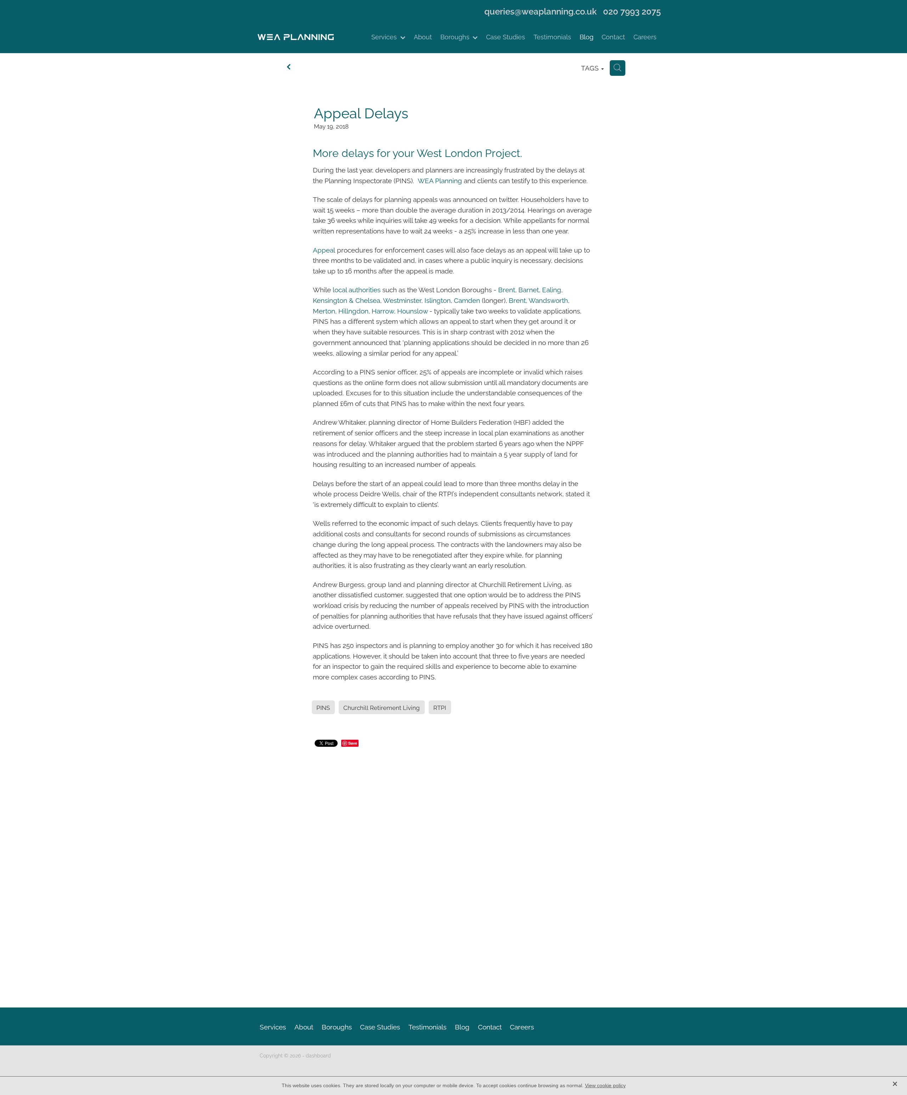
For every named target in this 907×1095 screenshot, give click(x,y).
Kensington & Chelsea (346, 299)
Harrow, (383, 310)
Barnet (528, 289)
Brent (506, 289)
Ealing (551, 289)
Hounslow (412, 310)
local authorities (357, 289)
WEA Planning (440, 180)
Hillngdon (353, 310)
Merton (324, 310)
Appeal (324, 249)
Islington (437, 299)
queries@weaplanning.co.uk (540, 11)
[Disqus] (453, 858)
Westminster (402, 299)
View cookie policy (605, 1085)
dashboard (318, 1055)
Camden (467, 299)
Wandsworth (548, 299)
